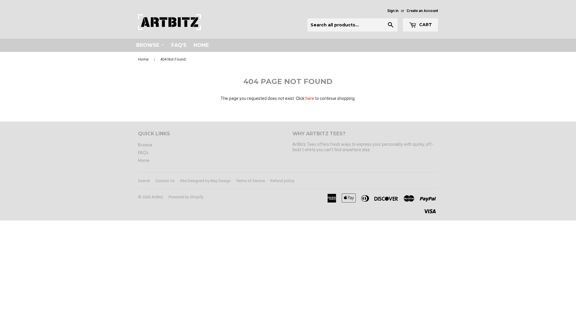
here (309, 98)
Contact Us (165, 180)
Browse (148, 45)
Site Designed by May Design (205, 180)
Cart (425, 24)
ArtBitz (157, 197)
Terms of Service (250, 180)
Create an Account (422, 11)
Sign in (392, 11)
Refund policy (282, 180)
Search (144, 180)
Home (201, 45)
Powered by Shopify (186, 197)
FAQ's (179, 45)
